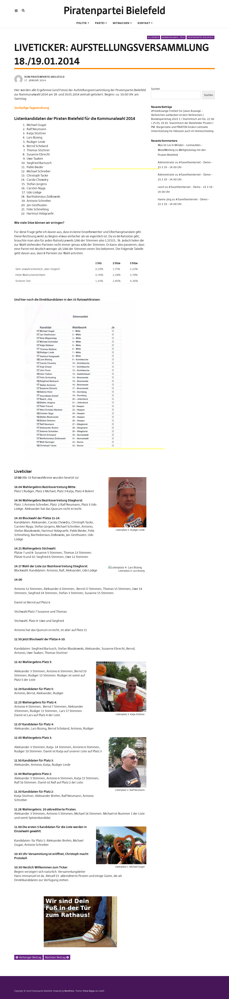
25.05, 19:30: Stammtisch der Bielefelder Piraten (182, 123)
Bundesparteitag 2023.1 (165, 119)
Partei (100, 23)
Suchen (155, 88)
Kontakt (144, 23)
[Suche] (23, 10)
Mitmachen (121, 23)
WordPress (69, 991)
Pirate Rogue (89, 991)
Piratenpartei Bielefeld (114, 10)
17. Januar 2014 (35, 80)
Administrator (166, 162)
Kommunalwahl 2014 (173, 37)
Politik (81, 23)
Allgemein (153, 37)
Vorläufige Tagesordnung (31, 108)
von (44, 76)
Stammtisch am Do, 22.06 (198, 119)
